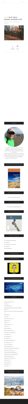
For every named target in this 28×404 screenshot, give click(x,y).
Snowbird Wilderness (9, 358)
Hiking (5, 322)
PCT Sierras (7, 242)
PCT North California (9, 332)
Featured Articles (8, 318)
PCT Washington (8, 248)
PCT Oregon (7, 246)
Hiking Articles (8, 324)
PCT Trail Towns (8, 344)
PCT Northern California (10, 244)
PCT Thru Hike (7, 342)
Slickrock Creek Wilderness (10, 354)
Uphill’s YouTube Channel (14, 197)
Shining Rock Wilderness (10, 352)
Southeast (6, 360)
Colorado (6, 314)
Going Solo (6, 320)
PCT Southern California (10, 240)
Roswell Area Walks (9, 350)
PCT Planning (7, 336)
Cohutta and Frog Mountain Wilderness (13, 311)
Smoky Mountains (8, 356)
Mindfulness (7, 328)
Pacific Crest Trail (8, 330)
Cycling (6, 316)
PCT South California (9, 340)
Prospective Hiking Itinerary (11, 348)
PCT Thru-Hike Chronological (14, 206)
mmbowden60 (17, 21)
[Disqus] (14, 70)
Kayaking (6, 326)
